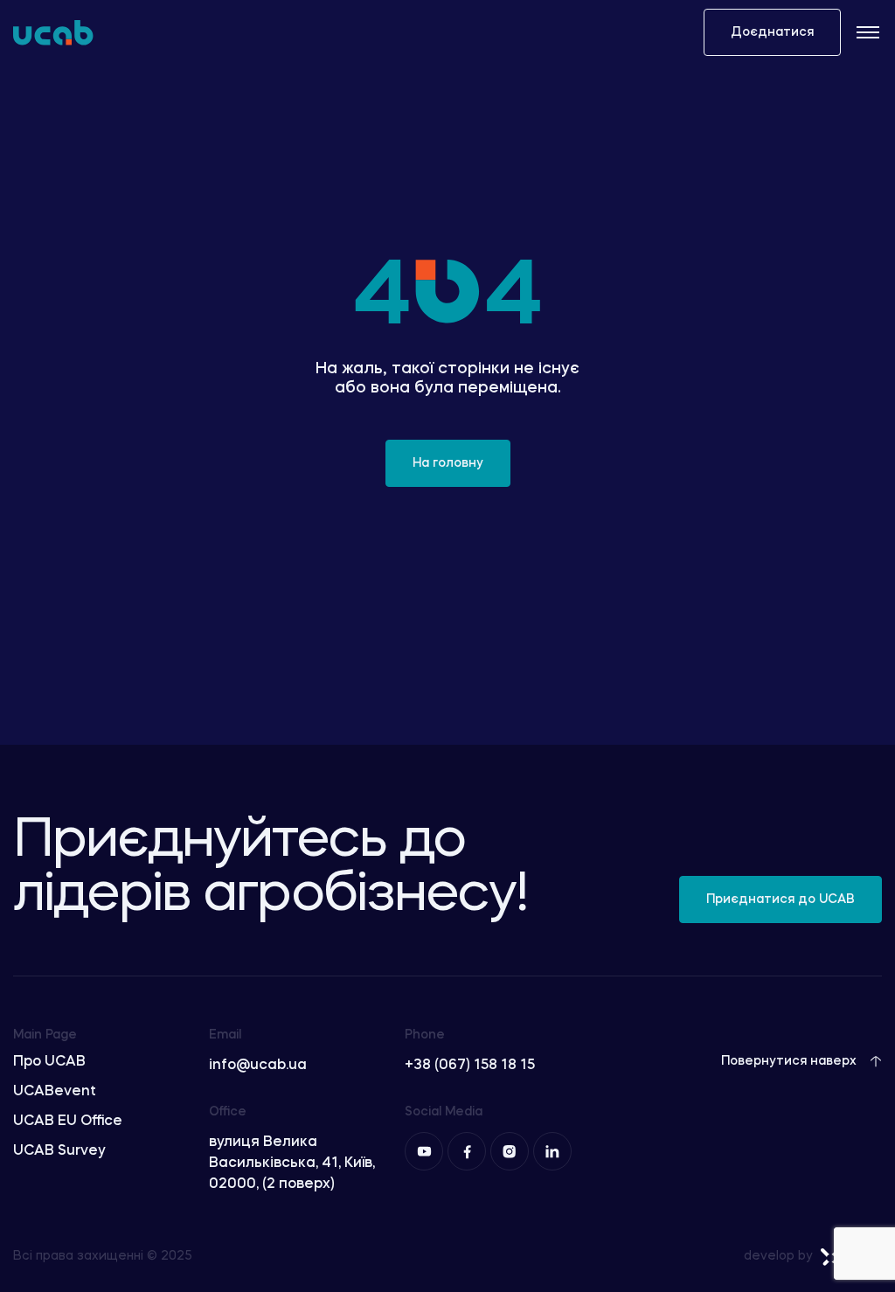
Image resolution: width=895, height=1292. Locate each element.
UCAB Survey (59, 1151)
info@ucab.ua (258, 1066)
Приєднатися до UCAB (780, 899)
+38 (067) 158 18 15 (470, 1066)
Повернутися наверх (789, 1061)
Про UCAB (49, 1062)
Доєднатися (772, 32)
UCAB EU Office (67, 1122)
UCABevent (54, 1092)
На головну (448, 463)
